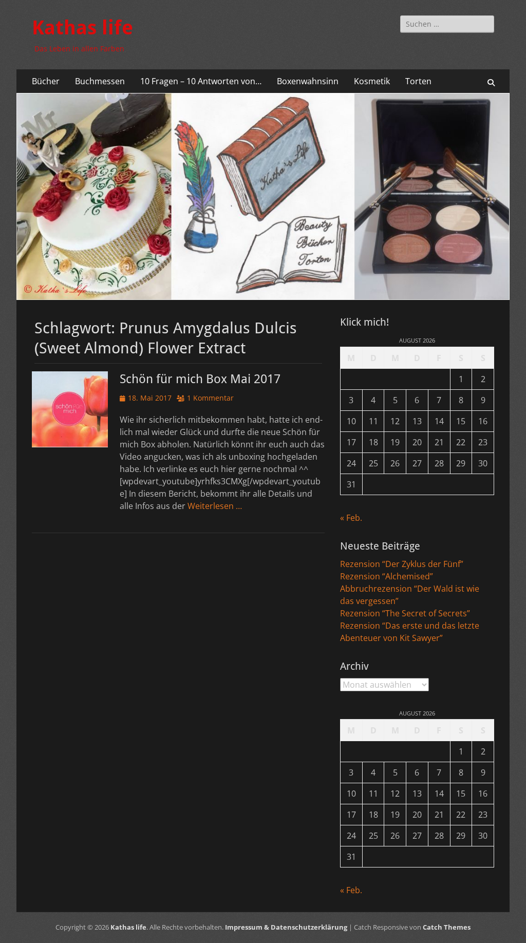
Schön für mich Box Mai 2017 (200, 379)
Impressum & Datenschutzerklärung (286, 927)
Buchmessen (100, 81)
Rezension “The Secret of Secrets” (405, 613)
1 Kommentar (210, 398)
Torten (418, 81)
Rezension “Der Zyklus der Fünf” (401, 564)
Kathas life (82, 27)
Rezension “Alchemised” (386, 576)
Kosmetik (372, 81)
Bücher (46, 81)
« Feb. (351, 517)
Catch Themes (447, 927)
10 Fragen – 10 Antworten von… (200, 81)
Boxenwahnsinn (308, 81)
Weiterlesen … (214, 506)
